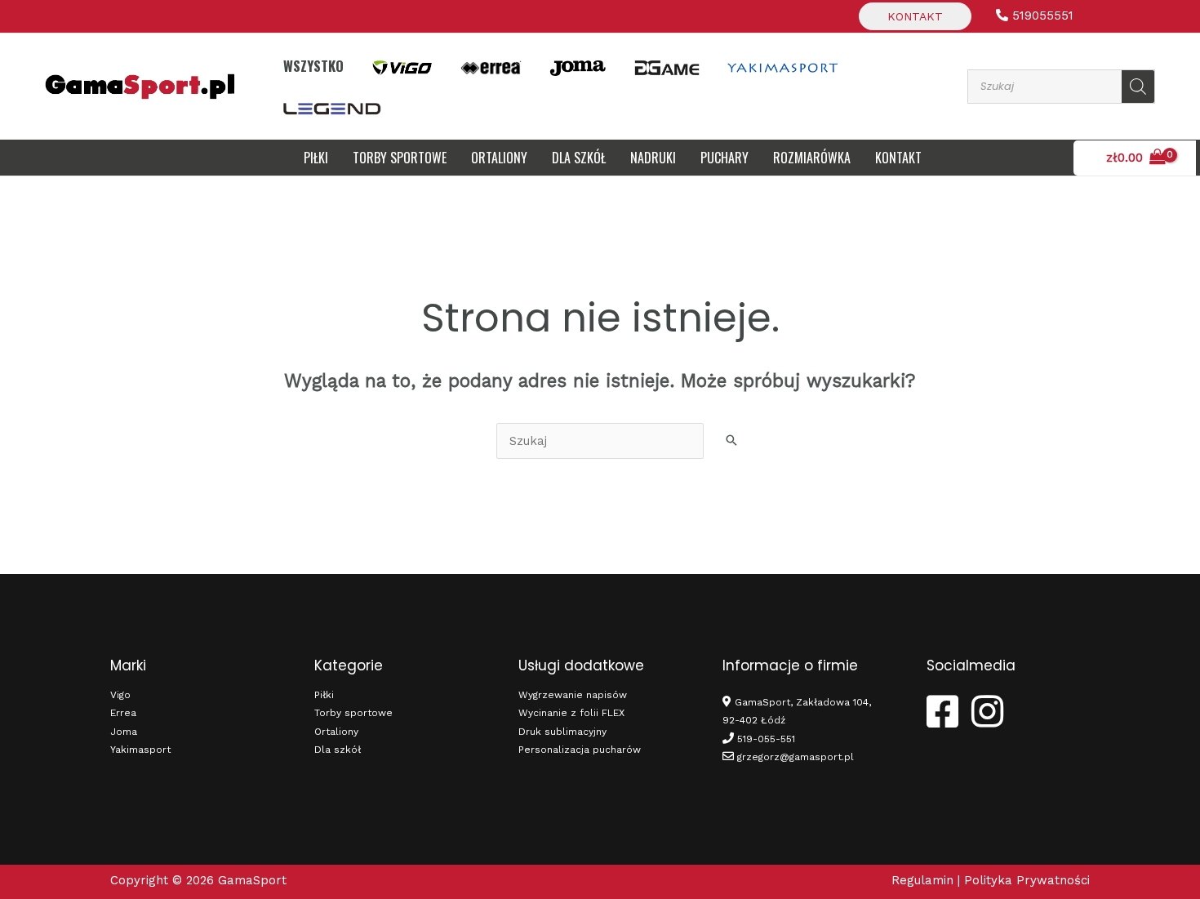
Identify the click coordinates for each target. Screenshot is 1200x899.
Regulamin (922, 880)
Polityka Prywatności (1027, 880)
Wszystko (313, 66)
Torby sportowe (400, 157)
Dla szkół (337, 749)
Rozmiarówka (812, 157)
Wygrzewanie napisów (572, 695)
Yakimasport (140, 749)
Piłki (316, 157)
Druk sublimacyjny (562, 731)
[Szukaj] (1138, 86)
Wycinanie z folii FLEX (571, 713)
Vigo (120, 695)
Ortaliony (499, 157)
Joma (123, 731)
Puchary (724, 157)
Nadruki (653, 157)
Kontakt (915, 16)
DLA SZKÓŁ (579, 157)
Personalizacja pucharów (579, 749)
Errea (123, 713)
